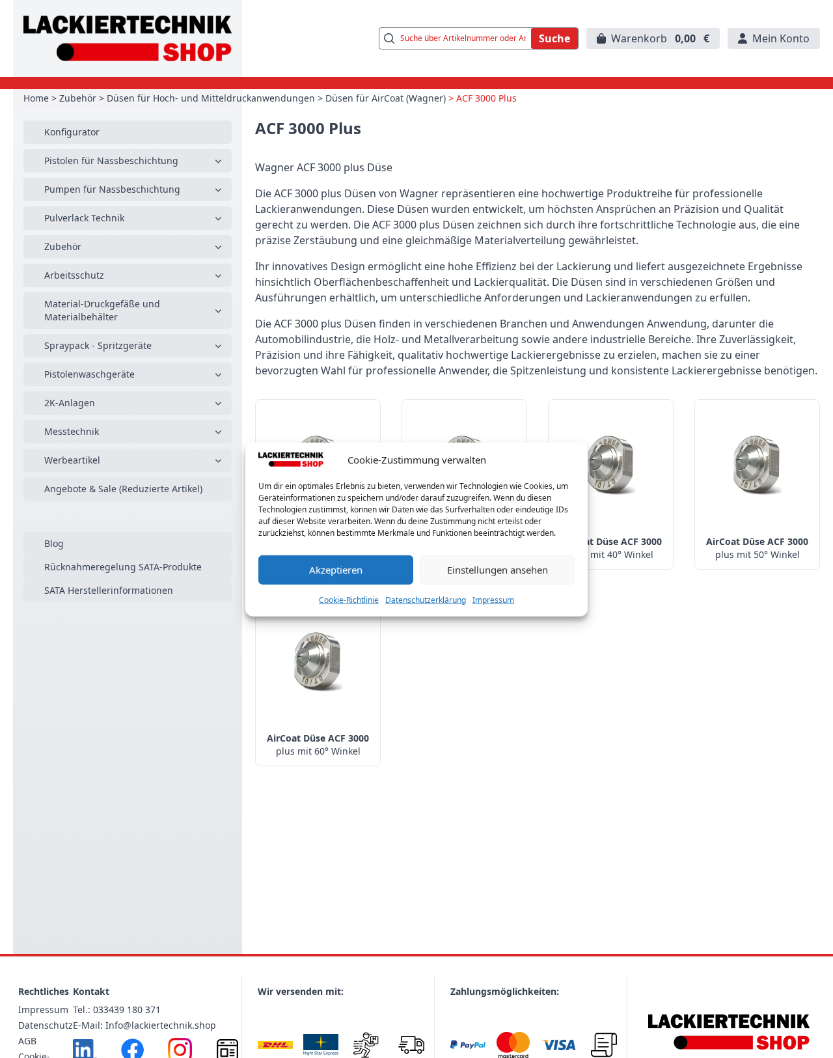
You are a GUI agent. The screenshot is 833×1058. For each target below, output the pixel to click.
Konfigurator (72, 132)
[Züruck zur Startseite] (127, 38)
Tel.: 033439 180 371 (117, 1009)
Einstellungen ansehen (497, 569)
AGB (27, 1041)
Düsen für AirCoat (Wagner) (385, 98)
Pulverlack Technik (84, 218)
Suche (554, 38)
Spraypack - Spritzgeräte (98, 345)
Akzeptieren (335, 569)
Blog (54, 543)
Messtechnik (71, 431)
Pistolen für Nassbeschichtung (111, 160)
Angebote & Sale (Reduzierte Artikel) (123, 488)
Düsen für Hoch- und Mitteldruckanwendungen (211, 98)
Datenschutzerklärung (425, 599)
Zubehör (77, 98)
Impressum (493, 599)
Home (36, 98)
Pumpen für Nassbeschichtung (112, 189)
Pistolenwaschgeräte (89, 374)
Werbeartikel (72, 460)
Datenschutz (45, 1025)
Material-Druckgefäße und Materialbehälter (102, 310)
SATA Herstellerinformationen (108, 590)
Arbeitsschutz (74, 275)
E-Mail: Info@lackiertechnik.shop (144, 1025)
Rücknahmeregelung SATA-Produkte (123, 567)
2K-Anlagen (69, 403)
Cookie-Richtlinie (349, 599)
